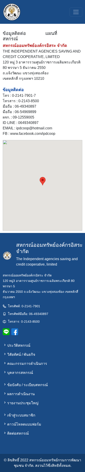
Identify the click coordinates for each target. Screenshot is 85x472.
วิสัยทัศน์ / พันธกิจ (21, 354)
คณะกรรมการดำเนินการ (27, 363)
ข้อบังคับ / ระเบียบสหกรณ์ (27, 385)
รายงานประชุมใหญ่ (23, 403)
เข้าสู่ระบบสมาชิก (21, 415)
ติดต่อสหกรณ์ (18, 433)
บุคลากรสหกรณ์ (20, 373)
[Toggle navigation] (76, 12)
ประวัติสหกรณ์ (18, 345)
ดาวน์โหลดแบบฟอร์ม (24, 424)
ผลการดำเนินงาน (21, 394)
